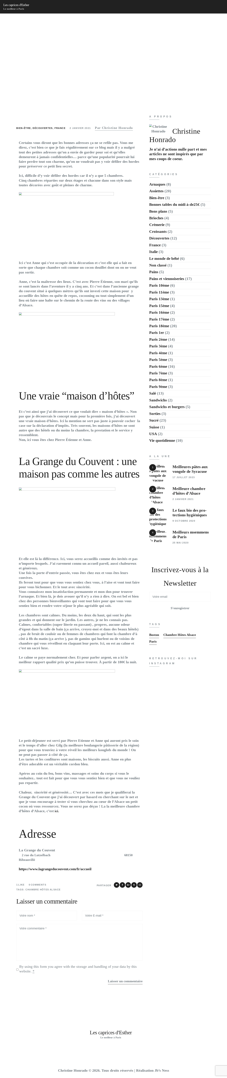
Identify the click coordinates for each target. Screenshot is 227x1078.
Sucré (154, 420)
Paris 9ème (158, 387)
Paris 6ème (158, 366)
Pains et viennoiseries (166, 279)
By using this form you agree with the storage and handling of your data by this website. (78, 968)
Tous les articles (88, 63)
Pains (153, 272)
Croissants (158, 231)
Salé (152, 393)
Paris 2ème (158, 339)
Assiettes (156, 191)
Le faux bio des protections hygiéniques (189, 512)
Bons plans (158, 211)
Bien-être (23, 128)
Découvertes (43, 128)
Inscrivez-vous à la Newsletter (180, 576)
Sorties (155, 414)
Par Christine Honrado (114, 128)
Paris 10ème (159, 285)
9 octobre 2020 (183, 520)
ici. (57, 811)
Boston (154, 635)
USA (153, 434)
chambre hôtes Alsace (42, 889)
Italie (153, 252)
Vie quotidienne (162, 440)
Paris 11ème (159, 292)
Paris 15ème (159, 306)
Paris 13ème (159, 299)
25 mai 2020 (180, 542)
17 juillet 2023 (183, 477)
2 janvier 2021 (80, 128)
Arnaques (157, 184)
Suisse (154, 427)
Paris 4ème (158, 353)
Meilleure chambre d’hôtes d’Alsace (188, 490)
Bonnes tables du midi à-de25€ (174, 204)
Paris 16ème (159, 312)
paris (153, 641)
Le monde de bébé (164, 258)
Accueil (66, 63)
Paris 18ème (159, 326)
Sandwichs (158, 400)
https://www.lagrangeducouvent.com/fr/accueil (55, 869)
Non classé (158, 265)
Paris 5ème (158, 360)
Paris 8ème (158, 380)
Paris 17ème (159, 319)
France (60, 128)
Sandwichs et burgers (167, 407)
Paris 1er (156, 333)
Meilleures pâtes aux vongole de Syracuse (190, 469)
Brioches (156, 218)
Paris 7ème (158, 373)
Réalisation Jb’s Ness (152, 1070)
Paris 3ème (158, 346)
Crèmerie (157, 225)
